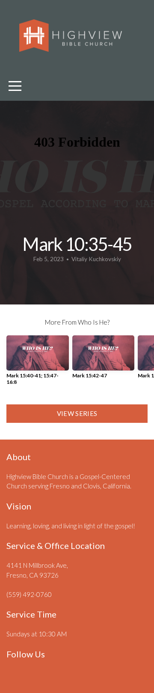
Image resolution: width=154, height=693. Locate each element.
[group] (37, 363)
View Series (77, 413)
